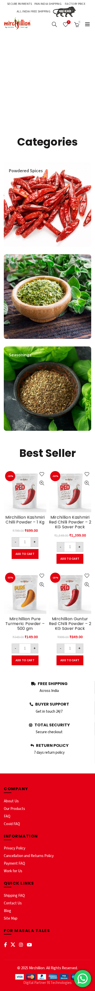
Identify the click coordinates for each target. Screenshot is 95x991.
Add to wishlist (41, 474)
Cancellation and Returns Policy (29, 856)
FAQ (7, 816)
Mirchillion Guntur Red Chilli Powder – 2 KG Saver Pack (70, 623)
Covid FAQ (12, 824)
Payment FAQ (14, 863)
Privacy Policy (14, 848)
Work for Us (13, 871)
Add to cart (25, 554)
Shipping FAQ (14, 895)
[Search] (54, 24)
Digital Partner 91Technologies (47, 982)
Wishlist (68, 22)
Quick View (41, 483)
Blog (7, 911)
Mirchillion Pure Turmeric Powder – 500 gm (25, 623)
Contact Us (13, 903)
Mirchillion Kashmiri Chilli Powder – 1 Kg (25, 519)
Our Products (14, 808)
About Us (11, 801)
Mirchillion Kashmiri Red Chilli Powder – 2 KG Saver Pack (70, 522)
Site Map (10, 918)
